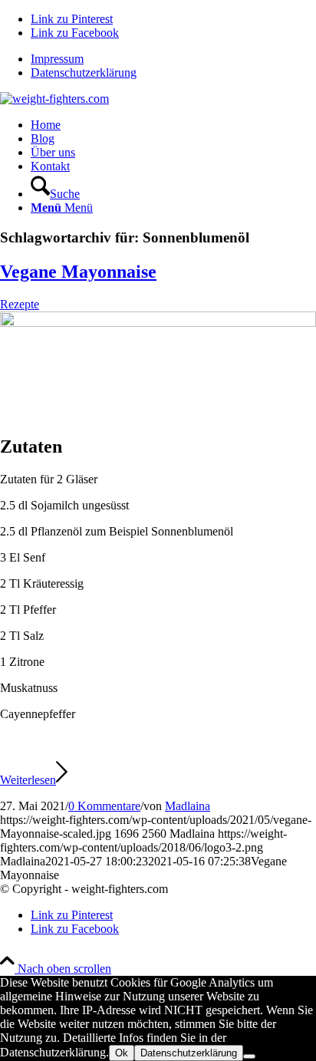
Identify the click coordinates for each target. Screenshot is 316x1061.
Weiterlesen (28, 779)
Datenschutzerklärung (84, 72)
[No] (249, 1056)
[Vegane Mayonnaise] (158, 322)
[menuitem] (173, 59)
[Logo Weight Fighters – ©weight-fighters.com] (54, 98)
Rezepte (19, 304)
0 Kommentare (104, 805)
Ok (121, 1053)
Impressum (57, 58)
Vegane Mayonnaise (78, 272)
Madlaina (187, 805)
